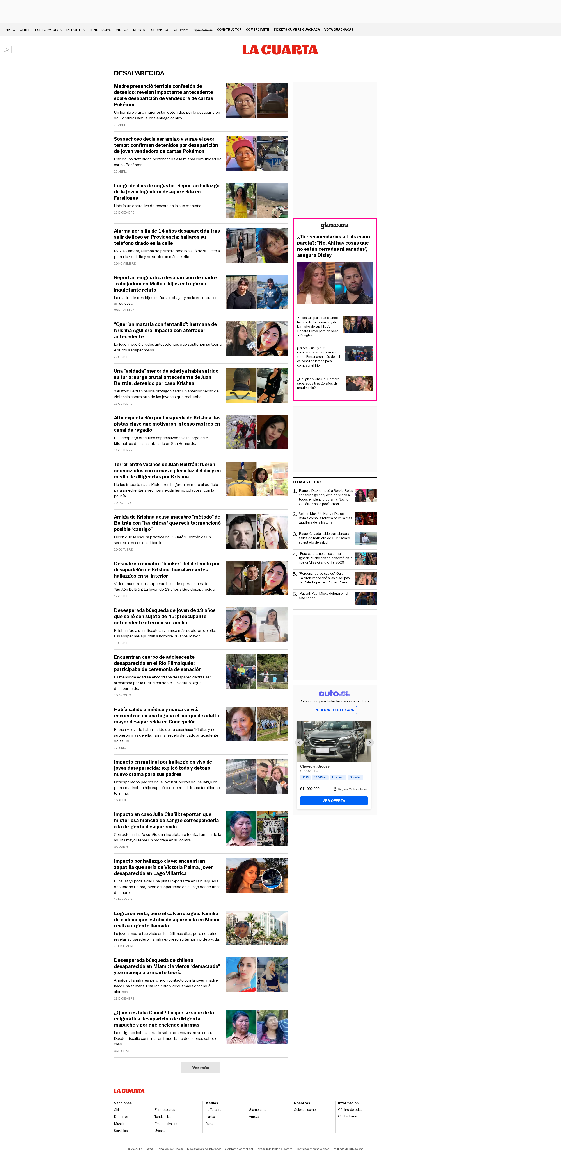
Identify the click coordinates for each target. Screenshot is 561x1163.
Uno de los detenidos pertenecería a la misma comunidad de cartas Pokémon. (168, 162)
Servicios (160, 29)
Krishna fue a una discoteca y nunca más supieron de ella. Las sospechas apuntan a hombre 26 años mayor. (165, 633)
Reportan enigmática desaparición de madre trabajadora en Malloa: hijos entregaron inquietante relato (165, 284)
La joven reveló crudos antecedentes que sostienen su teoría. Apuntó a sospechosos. (168, 347)
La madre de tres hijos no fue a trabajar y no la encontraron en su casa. (165, 300)
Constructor (229, 29)
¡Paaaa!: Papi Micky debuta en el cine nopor (323, 595)
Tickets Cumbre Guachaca (296, 29)
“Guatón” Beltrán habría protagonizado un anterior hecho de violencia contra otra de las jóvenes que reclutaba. (166, 394)
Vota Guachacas (338, 29)
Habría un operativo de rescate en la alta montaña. (158, 206)
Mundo (140, 29)
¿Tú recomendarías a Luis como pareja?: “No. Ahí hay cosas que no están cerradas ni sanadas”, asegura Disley (333, 246)
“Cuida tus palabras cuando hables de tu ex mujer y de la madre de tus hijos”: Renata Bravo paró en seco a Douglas (318, 327)
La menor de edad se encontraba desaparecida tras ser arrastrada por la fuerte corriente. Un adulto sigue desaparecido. (162, 682)
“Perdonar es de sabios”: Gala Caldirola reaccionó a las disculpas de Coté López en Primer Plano (324, 578)
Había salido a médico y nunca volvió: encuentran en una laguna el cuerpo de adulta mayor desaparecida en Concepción (166, 716)
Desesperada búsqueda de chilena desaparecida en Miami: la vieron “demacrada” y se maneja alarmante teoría (167, 966)
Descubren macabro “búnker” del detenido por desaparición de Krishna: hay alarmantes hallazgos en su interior (167, 570)
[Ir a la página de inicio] (280, 50)
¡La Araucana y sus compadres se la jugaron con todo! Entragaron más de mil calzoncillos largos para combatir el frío (318, 357)
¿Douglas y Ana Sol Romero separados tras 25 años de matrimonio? (318, 383)
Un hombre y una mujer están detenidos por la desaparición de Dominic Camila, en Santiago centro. (167, 115)
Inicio (9, 29)
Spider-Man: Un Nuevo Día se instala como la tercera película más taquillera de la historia (325, 518)
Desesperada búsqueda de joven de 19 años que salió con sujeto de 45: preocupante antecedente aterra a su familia (165, 616)
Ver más (200, 1068)
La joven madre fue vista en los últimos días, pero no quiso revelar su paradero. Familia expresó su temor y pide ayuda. (167, 936)
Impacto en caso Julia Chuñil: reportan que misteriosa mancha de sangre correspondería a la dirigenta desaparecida (166, 820)
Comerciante (257, 29)
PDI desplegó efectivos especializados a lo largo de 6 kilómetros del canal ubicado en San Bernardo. (161, 440)
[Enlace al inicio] (335, 226)
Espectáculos (48, 29)
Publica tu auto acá (334, 710)
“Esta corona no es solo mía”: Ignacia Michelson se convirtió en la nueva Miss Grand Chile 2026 (325, 558)
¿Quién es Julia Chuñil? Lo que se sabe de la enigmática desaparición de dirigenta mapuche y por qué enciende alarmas (164, 1019)
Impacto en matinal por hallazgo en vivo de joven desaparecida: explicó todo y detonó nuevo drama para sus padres (163, 768)
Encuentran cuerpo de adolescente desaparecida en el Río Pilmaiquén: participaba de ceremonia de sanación (158, 663)
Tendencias (100, 29)
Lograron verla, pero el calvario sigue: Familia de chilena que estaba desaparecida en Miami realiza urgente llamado (166, 920)
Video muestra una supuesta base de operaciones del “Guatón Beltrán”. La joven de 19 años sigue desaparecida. (164, 586)
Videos (122, 29)
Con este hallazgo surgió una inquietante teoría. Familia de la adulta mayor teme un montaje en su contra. (167, 837)
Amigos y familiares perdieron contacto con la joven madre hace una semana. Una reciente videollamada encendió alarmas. (166, 986)
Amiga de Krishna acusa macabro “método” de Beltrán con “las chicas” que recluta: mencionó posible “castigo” (167, 523)
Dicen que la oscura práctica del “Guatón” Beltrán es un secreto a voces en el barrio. (162, 540)
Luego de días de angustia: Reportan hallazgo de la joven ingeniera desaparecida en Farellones (167, 192)
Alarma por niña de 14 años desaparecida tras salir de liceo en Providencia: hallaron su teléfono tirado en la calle (167, 237)
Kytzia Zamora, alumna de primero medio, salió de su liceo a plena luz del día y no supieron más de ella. (167, 253)
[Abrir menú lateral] (8, 49)
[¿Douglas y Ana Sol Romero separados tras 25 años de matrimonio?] (359, 384)
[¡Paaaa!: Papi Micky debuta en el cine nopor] (366, 599)
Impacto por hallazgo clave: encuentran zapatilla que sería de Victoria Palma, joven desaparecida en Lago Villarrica (164, 867)
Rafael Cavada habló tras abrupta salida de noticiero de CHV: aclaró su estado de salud (324, 538)
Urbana (181, 29)
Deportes (75, 29)
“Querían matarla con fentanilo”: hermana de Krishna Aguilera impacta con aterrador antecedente (165, 330)
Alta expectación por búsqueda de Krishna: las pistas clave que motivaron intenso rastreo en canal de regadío (167, 424)
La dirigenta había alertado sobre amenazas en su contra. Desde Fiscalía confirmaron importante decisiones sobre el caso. (166, 1038)
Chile (25, 29)
